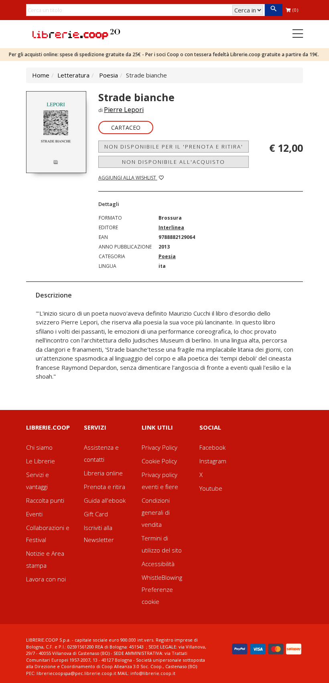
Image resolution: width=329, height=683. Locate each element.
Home (40, 75)
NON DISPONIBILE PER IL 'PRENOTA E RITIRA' (173, 146)
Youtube (210, 488)
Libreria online (103, 473)
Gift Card (96, 514)
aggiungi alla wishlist (127, 177)
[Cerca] (273, 10)
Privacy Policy (159, 447)
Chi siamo (39, 447)
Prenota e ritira (104, 487)
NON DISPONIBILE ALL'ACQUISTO (173, 161)
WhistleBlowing (162, 577)
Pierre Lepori (124, 109)
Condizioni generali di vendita (156, 512)
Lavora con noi (46, 579)
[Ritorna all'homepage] (76, 33)
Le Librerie (40, 461)
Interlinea (171, 227)
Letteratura (73, 75)
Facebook (212, 447)
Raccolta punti (45, 500)
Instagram (212, 461)
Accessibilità (158, 564)
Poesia (108, 75)
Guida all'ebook (105, 500)
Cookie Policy (159, 461)
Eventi (34, 514)
